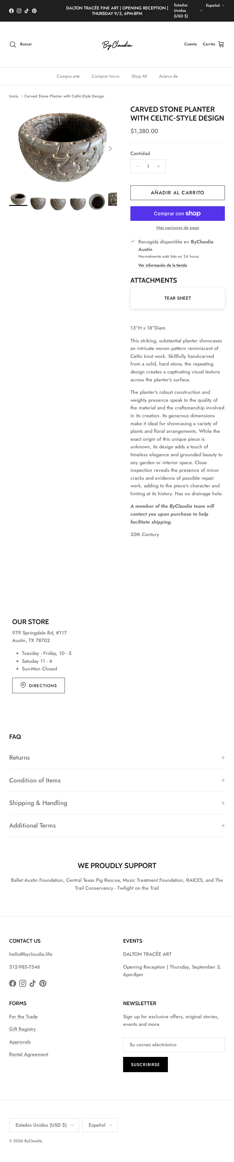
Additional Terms (32, 825)
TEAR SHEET (178, 298)
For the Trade (23, 1016)
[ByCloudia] (117, 44)
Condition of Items (35, 780)
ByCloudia (33, 1141)
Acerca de (168, 76)
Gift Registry (22, 1029)
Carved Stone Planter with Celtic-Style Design (64, 96)
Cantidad (140, 153)
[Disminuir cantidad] (136, 166)
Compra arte (68, 76)
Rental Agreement (28, 1054)
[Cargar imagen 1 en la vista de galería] (63, 145)
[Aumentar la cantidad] (160, 166)
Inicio (13, 96)
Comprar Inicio (105, 76)
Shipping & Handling (38, 802)
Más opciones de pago (177, 227)
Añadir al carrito (178, 192)
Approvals (20, 1041)
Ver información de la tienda (162, 265)
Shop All (139, 76)
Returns (19, 757)
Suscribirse (145, 1064)
